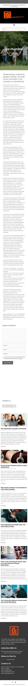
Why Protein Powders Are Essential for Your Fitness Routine (14, 488)
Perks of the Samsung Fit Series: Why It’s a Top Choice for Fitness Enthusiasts (13, 563)
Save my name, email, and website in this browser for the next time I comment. (14, 357)
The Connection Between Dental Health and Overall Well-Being (14, 601)
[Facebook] (12, 682)
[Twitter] (15, 682)
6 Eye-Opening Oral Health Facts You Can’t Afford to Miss (13, 525)
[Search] (24, 29)
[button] (14, 25)
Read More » (3, 446)
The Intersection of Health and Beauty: (13, 428)
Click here (3, 659)
